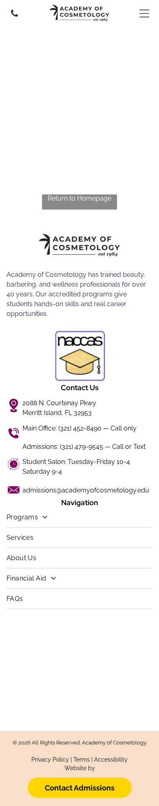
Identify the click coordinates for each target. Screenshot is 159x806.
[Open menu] (144, 13)
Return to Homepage (79, 198)
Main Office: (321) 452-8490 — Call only (79, 428)
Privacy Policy (50, 759)
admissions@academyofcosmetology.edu (85, 490)
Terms (81, 759)
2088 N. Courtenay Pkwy (59, 403)
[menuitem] (80, 517)
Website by (79, 768)
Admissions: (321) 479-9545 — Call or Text (84, 446)
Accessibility (111, 759)
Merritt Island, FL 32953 (57, 413)
